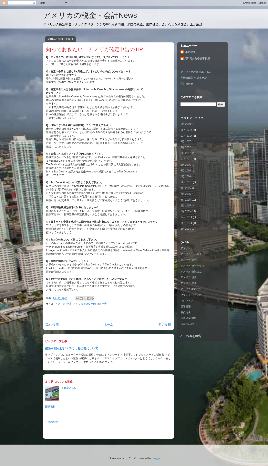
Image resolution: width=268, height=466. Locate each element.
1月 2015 (185, 211)
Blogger (156, 458)
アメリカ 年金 (188, 283)
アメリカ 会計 (63, 303)
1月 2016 (185, 176)
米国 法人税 (187, 323)
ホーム (108, 324)
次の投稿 (52, 324)
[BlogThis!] (81, 298)
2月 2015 (185, 205)
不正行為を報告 (190, 336)
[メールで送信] (77, 298)
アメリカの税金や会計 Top (195, 72)
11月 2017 (186, 129)
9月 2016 (185, 164)
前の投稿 (164, 324)
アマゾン (185, 248)
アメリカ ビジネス (191, 254)
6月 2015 (185, 199)
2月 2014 (185, 228)
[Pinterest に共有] (92, 298)
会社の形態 (51, 421)
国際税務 (50, 406)
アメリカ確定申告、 (191, 288)
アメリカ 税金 (81, 303)
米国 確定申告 (99, 303)
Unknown (189, 51)
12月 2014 (186, 217)
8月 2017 (185, 141)
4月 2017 (185, 147)
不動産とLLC (68, 387)
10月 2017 (186, 135)
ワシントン (186, 300)
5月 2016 (185, 170)
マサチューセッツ (190, 294)
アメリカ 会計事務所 (192, 265)
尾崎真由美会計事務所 (197, 58)
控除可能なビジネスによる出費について (71, 348)
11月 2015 (186, 182)
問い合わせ (186, 83)
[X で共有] (85, 298)
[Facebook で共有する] (89, 298)
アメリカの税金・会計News (90, 15)
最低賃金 (185, 312)
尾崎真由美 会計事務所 (193, 77)
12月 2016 (186, 158)
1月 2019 (185, 123)
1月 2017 (185, 153)
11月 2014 (186, 223)
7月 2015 (185, 193)
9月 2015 (185, 188)
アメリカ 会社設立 (191, 271)
